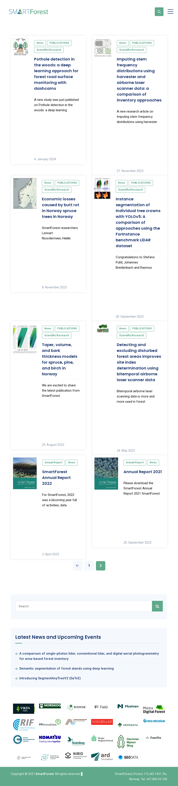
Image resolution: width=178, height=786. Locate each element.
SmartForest (45, 774)
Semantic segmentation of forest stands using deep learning (66, 668)
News (40, 42)
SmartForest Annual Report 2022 (56, 477)
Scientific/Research (48, 49)
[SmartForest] (29, 11)
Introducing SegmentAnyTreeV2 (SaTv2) (50, 678)
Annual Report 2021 (143, 471)
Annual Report (53, 462)
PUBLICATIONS (59, 42)
